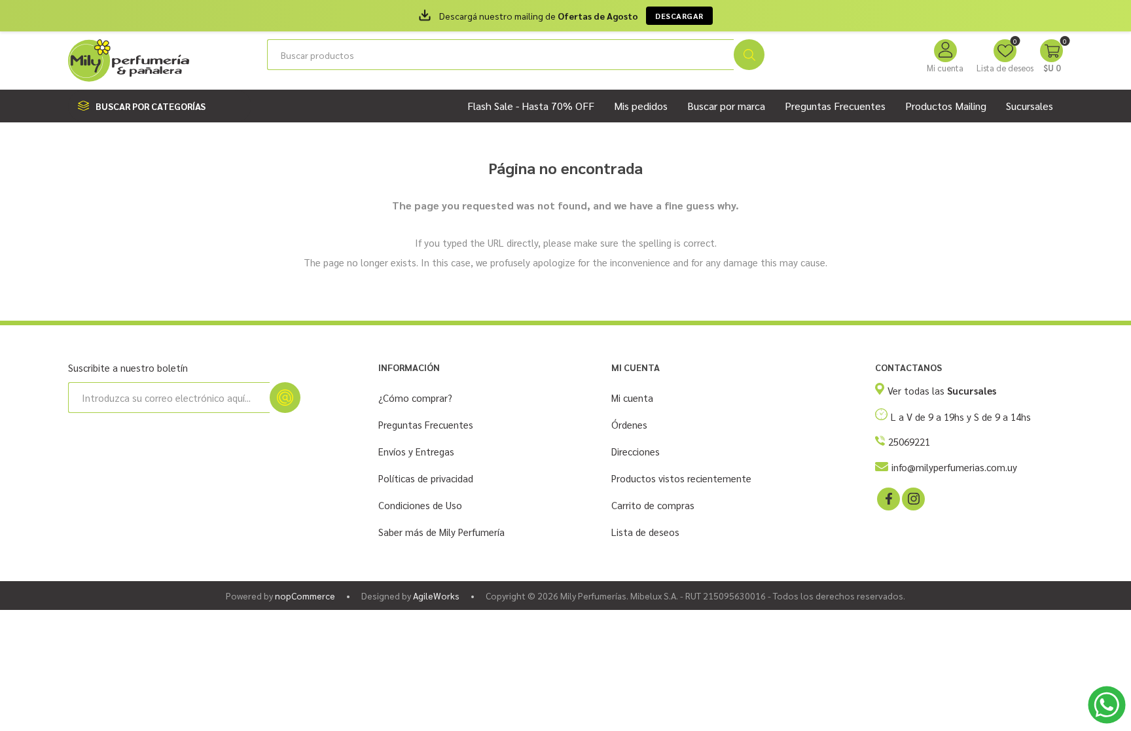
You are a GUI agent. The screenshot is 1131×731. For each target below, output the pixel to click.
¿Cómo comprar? (415, 397)
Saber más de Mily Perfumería (441, 532)
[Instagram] (912, 498)
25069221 (909, 441)
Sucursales (1029, 106)
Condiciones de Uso (420, 505)
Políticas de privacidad (425, 478)
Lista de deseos (645, 532)
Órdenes (629, 424)
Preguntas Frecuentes (425, 424)
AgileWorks (436, 595)
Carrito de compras (652, 505)
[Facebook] (887, 498)
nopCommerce (305, 595)
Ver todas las (942, 390)
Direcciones (635, 451)
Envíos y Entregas (416, 451)
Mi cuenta (945, 67)
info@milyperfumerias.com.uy (954, 467)
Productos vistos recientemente (681, 478)
